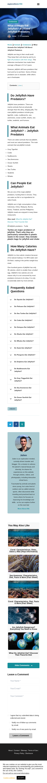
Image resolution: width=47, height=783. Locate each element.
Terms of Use (33, 750)
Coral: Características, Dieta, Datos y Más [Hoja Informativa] (23, 551)
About (10, 750)
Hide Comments (22, 665)
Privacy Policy (19, 753)
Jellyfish (12, 409)
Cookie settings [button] (9, 778)
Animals (17, 45)
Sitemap (24, 750)
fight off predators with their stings (20, 60)
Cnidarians (13, 21)
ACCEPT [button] (21, 778)
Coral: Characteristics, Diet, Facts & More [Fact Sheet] (23, 602)
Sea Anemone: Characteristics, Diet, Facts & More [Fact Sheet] (23, 576)
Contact (17, 750)
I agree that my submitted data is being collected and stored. (24, 716)
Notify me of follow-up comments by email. (24, 724)
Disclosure (29, 753)
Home (10, 45)
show (20, 85)
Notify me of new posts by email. (24, 729)
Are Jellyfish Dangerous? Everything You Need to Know (23, 628)
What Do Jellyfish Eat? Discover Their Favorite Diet (23, 654)
